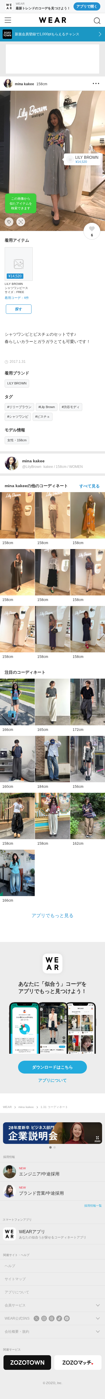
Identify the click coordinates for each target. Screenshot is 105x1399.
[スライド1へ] (50, 1147)
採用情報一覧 (93, 1205)
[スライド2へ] (54, 1147)
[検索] (97, 21)
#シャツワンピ (17, 416)
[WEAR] (52, 20)
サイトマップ (15, 1279)
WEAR (7, 1107)
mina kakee (26, 1107)
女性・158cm (17, 440)
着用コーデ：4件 (17, 297)
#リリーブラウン (19, 407)
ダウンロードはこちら (52, 1067)
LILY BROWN (17, 383)
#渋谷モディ (71, 407)
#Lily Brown (46, 407)
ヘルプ (10, 1266)
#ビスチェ (42, 416)
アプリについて (52, 1080)
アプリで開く (86, 6)
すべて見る (89, 486)
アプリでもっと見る (53, 915)
